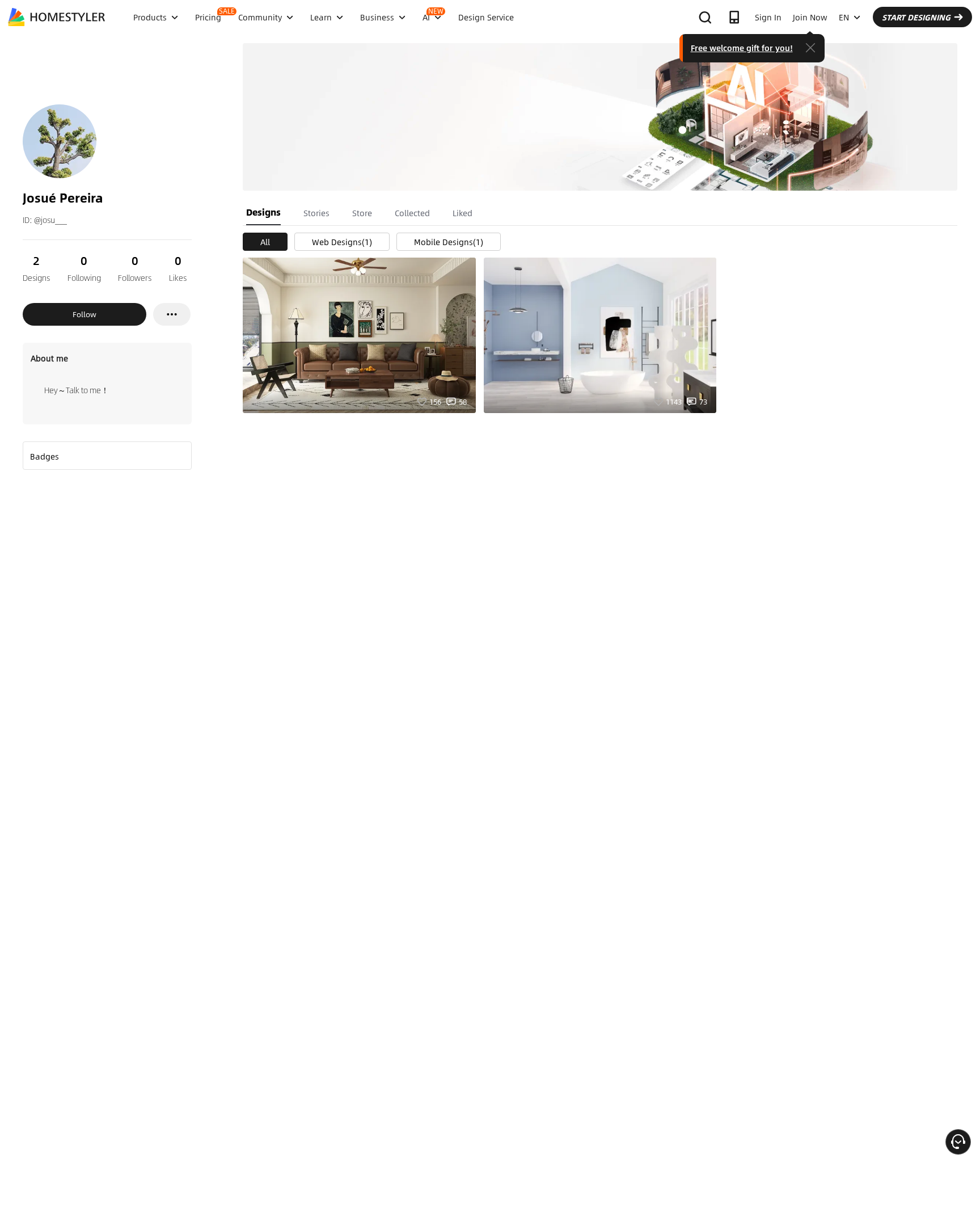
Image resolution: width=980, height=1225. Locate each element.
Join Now (810, 17)
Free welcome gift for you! (742, 47)
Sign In (768, 17)
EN (844, 17)
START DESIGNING (916, 17)
